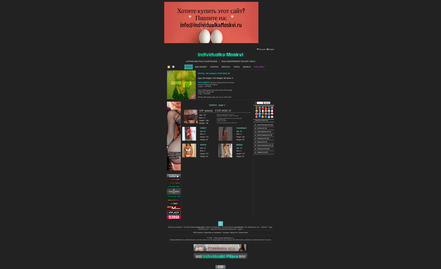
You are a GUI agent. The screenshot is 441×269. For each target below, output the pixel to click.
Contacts (226, 232)
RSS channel (198, 232)
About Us (233, 232)
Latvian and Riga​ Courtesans (201, 61)
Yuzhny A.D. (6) (262, 128)
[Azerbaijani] (259, 109)
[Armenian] (256, 109)
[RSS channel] (169, 68)
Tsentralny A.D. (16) (263, 138)
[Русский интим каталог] (220, 268)
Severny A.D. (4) (262, 142)
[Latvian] (265, 115)
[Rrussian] (259, 117)
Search (247, 67)
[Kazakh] (259, 115)
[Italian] (272, 112)
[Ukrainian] (269, 117)
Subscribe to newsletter (212, 232)
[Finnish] (259, 112)
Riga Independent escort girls (238, 61)
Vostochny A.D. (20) (263, 148)
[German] (265, 109)
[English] (272, 109)
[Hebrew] (269, 112)
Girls (188, 67)
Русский (262, 49)
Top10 (236, 67)
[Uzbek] (272, 117)
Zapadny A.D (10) (262, 152)
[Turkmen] (265, 117)
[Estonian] (269, 109)
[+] (255, 124)
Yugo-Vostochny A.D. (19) (265, 124)
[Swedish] (262, 117)
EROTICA (226, 67)
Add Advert (201, 67)
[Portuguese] (256, 117)
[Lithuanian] (262, 115)
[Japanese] (256, 115)
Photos (214, 67)
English (271, 49)
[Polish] (272, 115)
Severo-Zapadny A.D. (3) (264, 135)
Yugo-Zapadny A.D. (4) (264, 131)
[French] (262, 112)
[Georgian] (265, 112)
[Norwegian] (269, 115)
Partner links (243, 232)
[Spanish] (256, 112)
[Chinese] (262, 109)
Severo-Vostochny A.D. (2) (265, 145)
